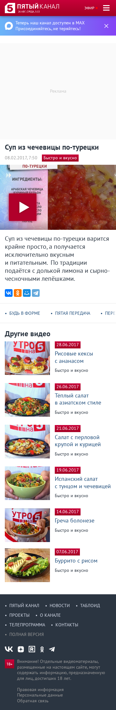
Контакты (66, 625)
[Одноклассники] (18, 293)
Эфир (89, 7)
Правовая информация (40, 689)
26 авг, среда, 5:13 (29, 11)
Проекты (19, 615)
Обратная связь (33, 701)
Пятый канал (24, 605)
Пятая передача (72, 313)
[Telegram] (36, 293)
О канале (50, 615)
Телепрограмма (27, 625)
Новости (60, 605)
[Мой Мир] (27, 293)
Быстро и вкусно (60, 158)
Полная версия (26, 634)
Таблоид (90, 605)
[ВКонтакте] (9, 293)
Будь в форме (24, 313)
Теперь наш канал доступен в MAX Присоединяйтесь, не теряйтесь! (50, 25)
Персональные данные (40, 695)
